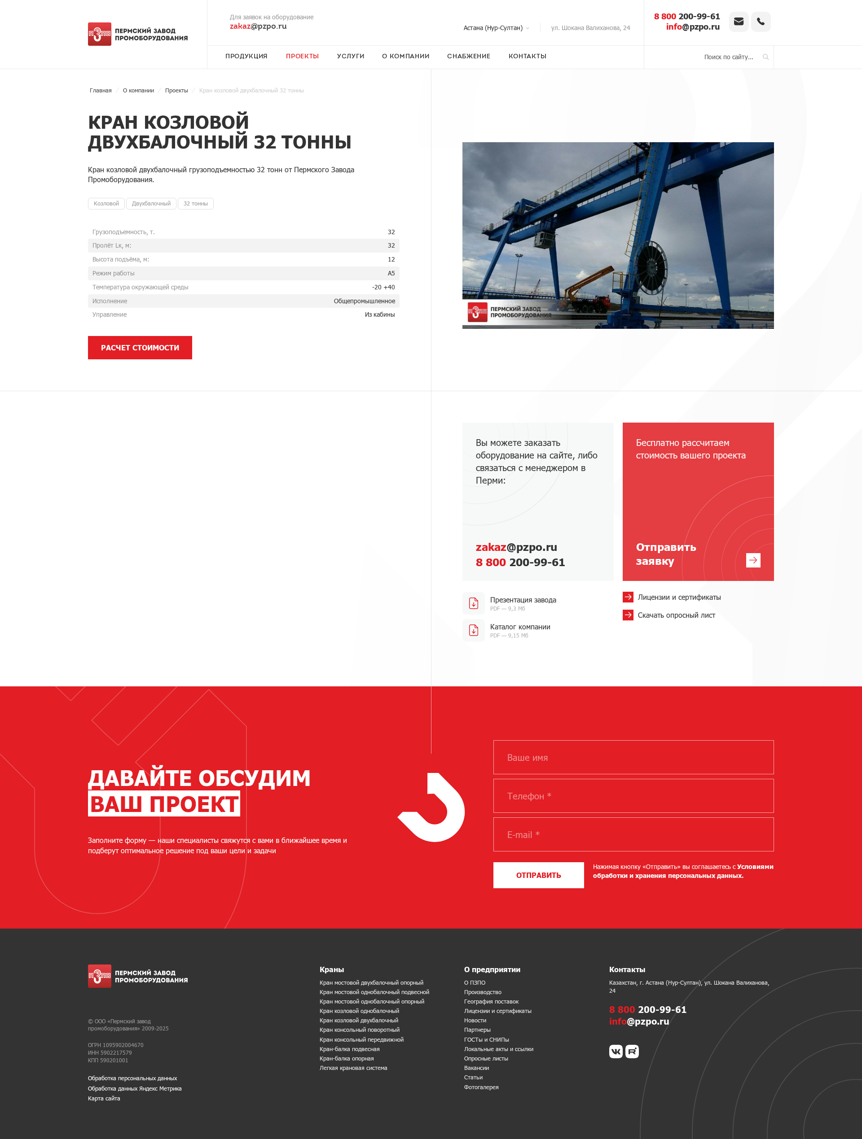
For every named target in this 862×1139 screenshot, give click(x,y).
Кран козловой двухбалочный (359, 1020)
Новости (475, 1020)
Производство (482, 991)
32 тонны (196, 203)
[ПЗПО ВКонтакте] (616, 1051)
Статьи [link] (473, 1077)
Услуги (350, 57)
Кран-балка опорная (347, 1058)
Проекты (302, 57)
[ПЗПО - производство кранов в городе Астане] (140, 34)
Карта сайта (104, 1098)
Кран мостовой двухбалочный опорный (371, 982)
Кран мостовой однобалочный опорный (372, 1001)
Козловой (106, 203)
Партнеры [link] (477, 1029)
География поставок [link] (491, 1001)
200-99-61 (687, 16)
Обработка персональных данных (132, 1078)
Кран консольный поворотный (360, 1029)
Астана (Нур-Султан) (493, 27)
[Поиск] (766, 57)
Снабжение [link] (468, 57)
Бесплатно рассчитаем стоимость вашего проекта (691, 502)
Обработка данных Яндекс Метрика (135, 1088)
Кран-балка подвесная (350, 1048)
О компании (405, 57)
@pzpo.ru (258, 27)
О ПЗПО (474, 982)
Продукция (246, 57)
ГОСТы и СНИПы (486, 1039)
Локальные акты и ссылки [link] (498, 1048)
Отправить (538, 875)
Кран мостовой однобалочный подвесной (374, 991)
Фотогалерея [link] (481, 1087)
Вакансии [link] (476, 1067)
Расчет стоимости (140, 347)
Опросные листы (486, 1058)
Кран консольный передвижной (362, 1039)
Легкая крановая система (353, 1067)
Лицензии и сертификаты (498, 1010)
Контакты (528, 57)
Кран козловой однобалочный (359, 1010)
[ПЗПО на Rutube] (632, 1051)
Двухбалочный (151, 203)
